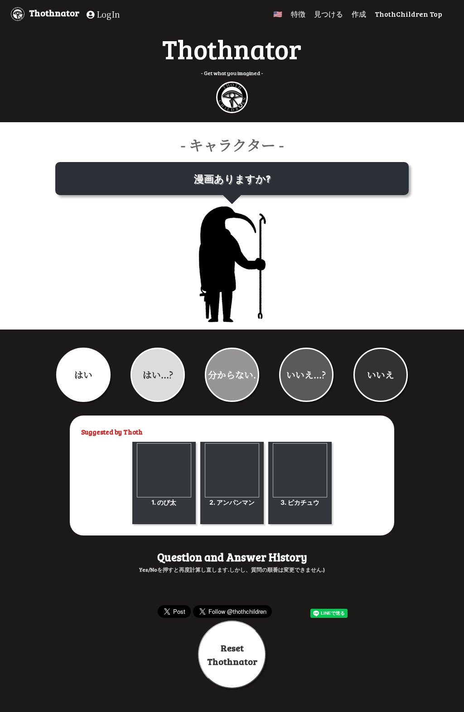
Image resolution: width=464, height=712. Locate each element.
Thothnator (54, 12)
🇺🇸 (277, 14)
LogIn (107, 14)
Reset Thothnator (232, 654)
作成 (359, 14)
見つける (328, 14)
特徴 (298, 14)
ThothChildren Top (408, 14)
